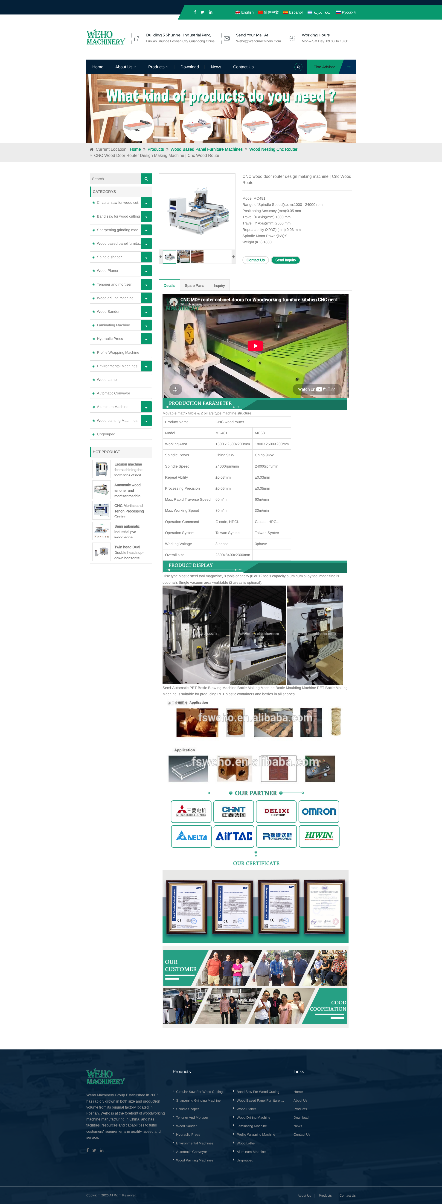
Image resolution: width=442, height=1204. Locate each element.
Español (295, 12)
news (216, 67)
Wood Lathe (107, 380)
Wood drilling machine (115, 298)
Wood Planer (107, 271)
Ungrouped (106, 434)
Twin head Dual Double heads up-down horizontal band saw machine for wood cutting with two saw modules (129, 552)
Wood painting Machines (117, 420)
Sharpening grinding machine (121, 230)
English (246, 12)
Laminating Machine (113, 325)
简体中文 (271, 12)
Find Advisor (324, 67)
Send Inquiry (285, 260)
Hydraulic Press (110, 339)
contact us (243, 67)
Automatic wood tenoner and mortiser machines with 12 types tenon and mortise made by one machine (129, 490)
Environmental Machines (117, 366)
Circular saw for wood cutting (120, 202)
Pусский (348, 12)
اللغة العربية (321, 12)
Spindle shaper (109, 257)
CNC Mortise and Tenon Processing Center (129, 510)
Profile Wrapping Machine (118, 352)
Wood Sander (108, 311)
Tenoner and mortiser (114, 284)
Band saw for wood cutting (118, 216)
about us (124, 67)
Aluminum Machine (112, 407)
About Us (304, 1195)
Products (156, 149)
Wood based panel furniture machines (207, 149)
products (157, 67)
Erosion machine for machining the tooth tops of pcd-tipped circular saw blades (128, 469)
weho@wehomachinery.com (258, 41)
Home (97, 67)
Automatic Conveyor (113, 393)
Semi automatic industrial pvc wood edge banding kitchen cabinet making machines (127, 531)
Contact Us (256, 260)
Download (189, 67)
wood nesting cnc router (273, 149)
